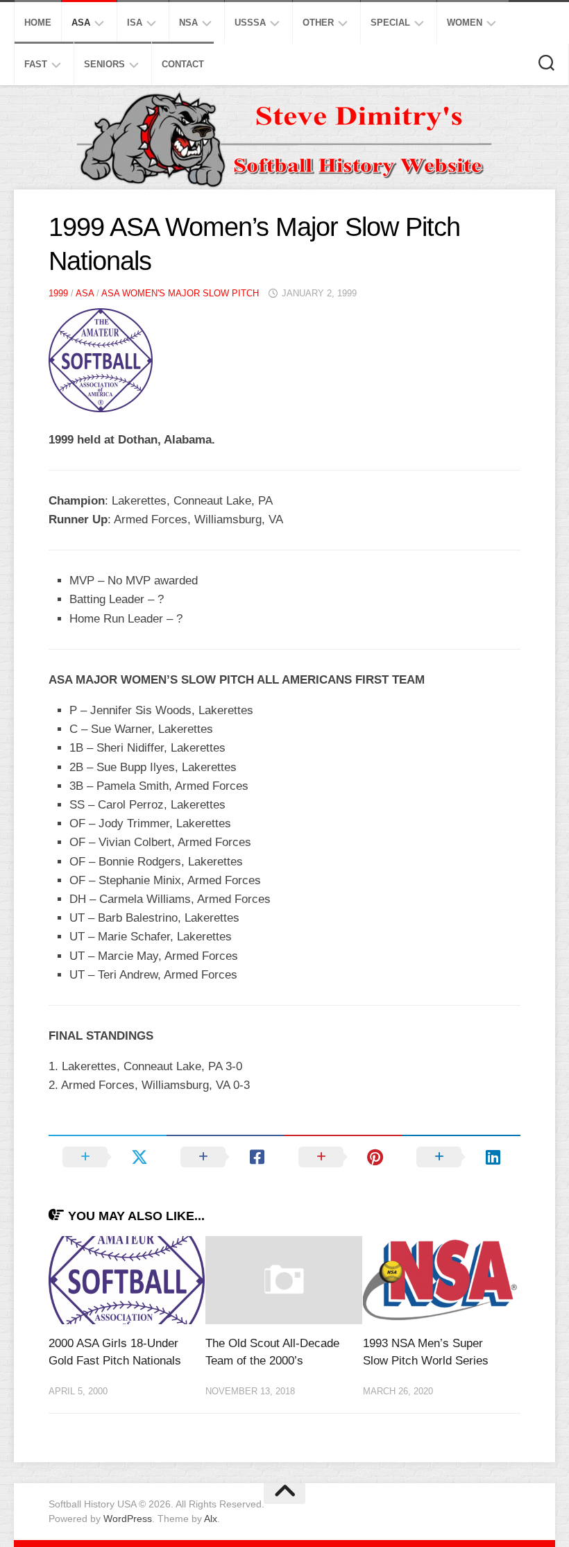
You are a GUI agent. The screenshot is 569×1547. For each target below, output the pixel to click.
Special (390, 22)
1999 (58, 293)
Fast (35, 64)
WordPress (127, 1518)
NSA (188, 22)
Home (37, 22)
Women (464, 22)
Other (318, 22)
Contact (183, 64)
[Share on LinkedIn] (461, 1157)
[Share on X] (108, 1157)
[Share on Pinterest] (343, 1157)
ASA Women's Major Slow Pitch (180, 293)
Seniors (104, 64)
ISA (134, 22)
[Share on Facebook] (225, 1157)
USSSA (250, 22)
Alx (210, 1518)
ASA (80, 22)
